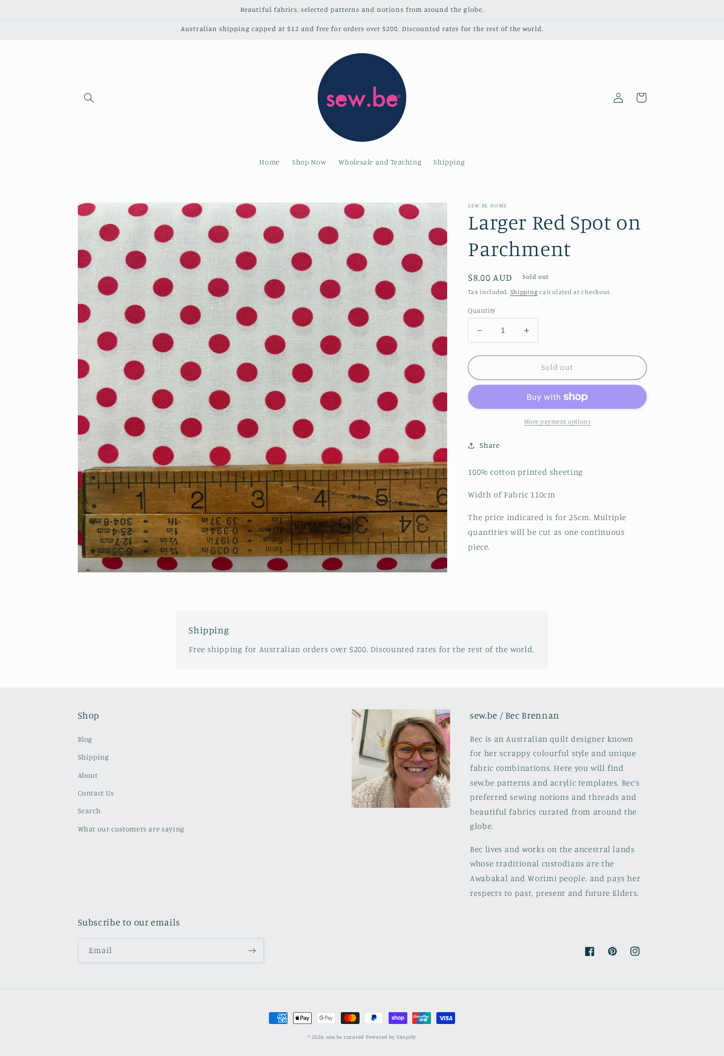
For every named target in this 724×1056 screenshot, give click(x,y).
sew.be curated (345, 1037)
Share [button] (489, 445)
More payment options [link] (557, 421)
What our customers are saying (131, 829)
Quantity (481, 310)
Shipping (524, 292)
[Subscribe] (251, 950)
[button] (89, 97)
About (88, 775)
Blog (85, 739)
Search (89, 810)
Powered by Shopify (391, 1037)
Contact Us (96, 793)
